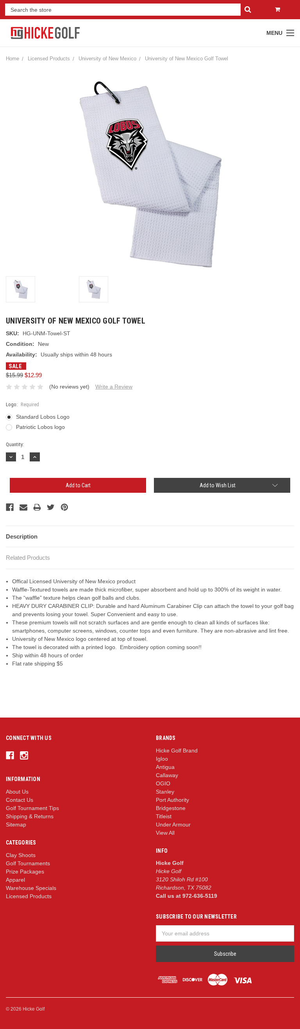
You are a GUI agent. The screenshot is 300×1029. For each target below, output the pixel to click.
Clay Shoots (21, 855)
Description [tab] (22, 536)
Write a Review (113, 386)
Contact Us (19, 800)
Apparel (15, 880)
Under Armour (173, 824)
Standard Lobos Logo (43, 417)
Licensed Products (29, 896)
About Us (17, 791)
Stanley (165, 791)
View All (165, 833)
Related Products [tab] (28, 557)
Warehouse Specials (31, 888)
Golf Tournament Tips (32, 808)
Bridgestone (171, 808)
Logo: (22, 404)
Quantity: (15, 444)
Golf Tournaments (28, 863)
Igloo (162, 759)
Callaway (167, 775)
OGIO (163, 783)
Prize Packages (25, 871)
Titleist (163, 816)
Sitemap (16, 824)
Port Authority (172, 800)
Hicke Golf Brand (177, 750)
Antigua (165, 767)
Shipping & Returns (30, 816)
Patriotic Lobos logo (40, 427)
